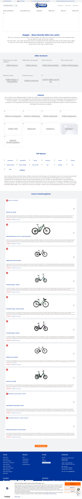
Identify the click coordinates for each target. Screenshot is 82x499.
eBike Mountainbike (7, 466)
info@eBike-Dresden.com (70, 464)
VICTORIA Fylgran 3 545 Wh (12, 333)
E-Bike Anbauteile (50, 116)
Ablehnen (73, 491)
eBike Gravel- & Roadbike (8, 468)
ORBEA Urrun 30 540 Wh (12, 357)
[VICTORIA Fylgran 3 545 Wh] (41, 326)
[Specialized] (22, 161)
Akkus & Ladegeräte (13, 116)
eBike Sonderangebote (7, 471)
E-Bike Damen (12, 65)
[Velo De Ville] (34, 165)
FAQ (23, 457)
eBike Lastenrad (6, 464)
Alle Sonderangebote (41, 446)
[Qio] (47, 165)
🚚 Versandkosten (7, 1)
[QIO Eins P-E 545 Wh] (41, 205)
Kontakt (43, 457)
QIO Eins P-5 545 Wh (11, 381)
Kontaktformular (71, 471)
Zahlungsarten (25, 460)
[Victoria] (34, 161)
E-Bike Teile (13, 129)
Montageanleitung (26, 464)
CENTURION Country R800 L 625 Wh (15, 405)
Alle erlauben (72, 483)
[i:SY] (72, 165)
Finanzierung (25, 462)
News (43, 459)
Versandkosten (26, 459)
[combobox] (9, 5)
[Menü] (80, 488)
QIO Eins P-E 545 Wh (11, 212)
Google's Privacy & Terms (51, 493)
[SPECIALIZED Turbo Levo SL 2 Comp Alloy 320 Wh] (41, 229)
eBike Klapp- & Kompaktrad (8, 462)
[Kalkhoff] (59, 165)
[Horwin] (59, 161)
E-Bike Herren (31, 65)
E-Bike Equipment (69, 116)
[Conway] (72, 161)
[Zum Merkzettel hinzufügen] (74, 209)
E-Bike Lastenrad (31, 81)
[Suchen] (16, 5)
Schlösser (50, 129)
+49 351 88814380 (68, 462)
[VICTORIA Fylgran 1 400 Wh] (41, 277)
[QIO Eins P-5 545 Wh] (41, 374)
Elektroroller (5, 473)
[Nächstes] (77, 319)
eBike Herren (5, 457)
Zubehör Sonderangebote (13, 141)
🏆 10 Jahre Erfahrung (40, 1)
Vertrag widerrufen (46, 462)
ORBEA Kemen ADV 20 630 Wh (13, 260)
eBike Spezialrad (6, 469)
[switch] (78, 494)
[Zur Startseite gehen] (41, 5)
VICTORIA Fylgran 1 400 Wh (12, 284)
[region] (41, 319)
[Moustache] (10, 161)
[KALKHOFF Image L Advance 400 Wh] (41, 301)
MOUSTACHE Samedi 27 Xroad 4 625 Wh (16, 429)
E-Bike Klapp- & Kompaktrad (12, 81)
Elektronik (32, 129)
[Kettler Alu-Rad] (10, 165)
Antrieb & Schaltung (32, 116)
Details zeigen (17, 496)
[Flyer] (10, 170)
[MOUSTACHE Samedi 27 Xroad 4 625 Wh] (41, 422)
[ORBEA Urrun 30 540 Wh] (41, 350)
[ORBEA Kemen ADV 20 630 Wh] (41, 253)
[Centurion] (47, 161)
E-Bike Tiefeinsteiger (70, 65)
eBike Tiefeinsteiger (7, 460)
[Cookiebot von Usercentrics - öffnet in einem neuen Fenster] (7, 497)
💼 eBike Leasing (20, 1)
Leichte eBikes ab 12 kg (50, 81)
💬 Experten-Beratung (65, 1)
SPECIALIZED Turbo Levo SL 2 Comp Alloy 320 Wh (18, 236)
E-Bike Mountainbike (50, 65)
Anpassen (72, 487)
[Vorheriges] (4, 319)
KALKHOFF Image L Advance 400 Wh (15, 308)
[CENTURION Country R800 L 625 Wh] (41, 398)
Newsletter (44, 460)
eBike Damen (5, 459)
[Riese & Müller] (22, 165)
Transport (69, 129)
